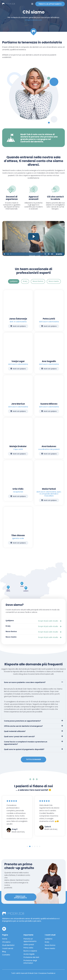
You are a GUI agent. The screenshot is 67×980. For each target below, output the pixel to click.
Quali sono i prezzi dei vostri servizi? (19, 736)
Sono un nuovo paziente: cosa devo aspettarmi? (25, 682)
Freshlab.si (51, 973)
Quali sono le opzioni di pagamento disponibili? (24, 749)
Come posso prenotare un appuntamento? (22, 721)
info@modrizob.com (33, 20)
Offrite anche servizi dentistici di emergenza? (23, 726)
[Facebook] (4, 929)
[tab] (13, 281)
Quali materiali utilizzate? (15, 731)
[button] (32, 4)
